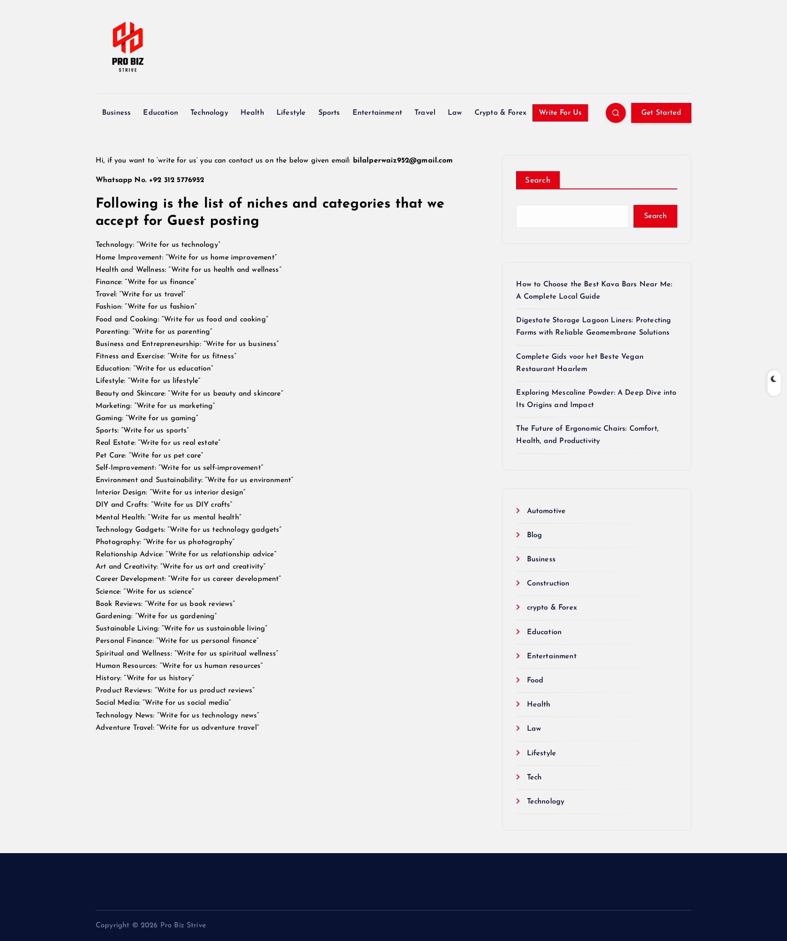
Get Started (661, 113)
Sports (329, 113)
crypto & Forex (552, 607)
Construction (548, 583)
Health (252, 113)
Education (160, 113)
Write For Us (560, 113)
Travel (424, 113)
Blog (534, 535)
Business (116, 113)
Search (538, 180)
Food (535, 680)
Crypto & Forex (500, 113)
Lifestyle (291, 113)
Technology (209, 113)
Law (455, 113)
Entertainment (377, 113)
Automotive (546, 511)
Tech (534, 777)
